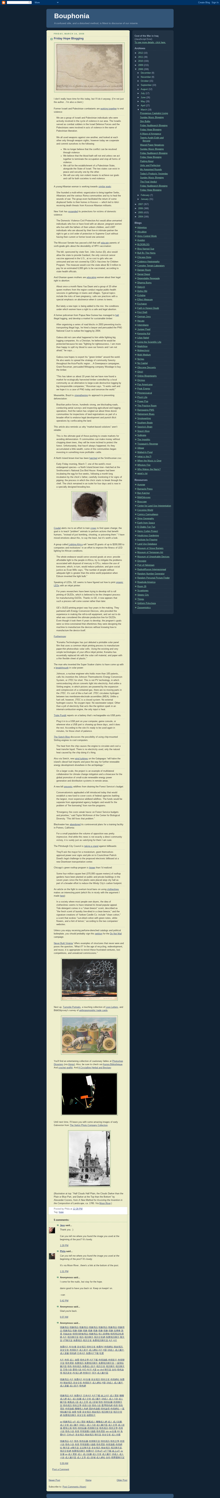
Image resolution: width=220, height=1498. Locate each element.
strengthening (81, 395)
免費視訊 (77, 1340)
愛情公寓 (67, 1428)
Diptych (141, 287)
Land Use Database (147, 544)
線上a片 (116, 1451)
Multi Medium (144, 355)
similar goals (104, 186)
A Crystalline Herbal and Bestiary (94, 1067)
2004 (141, 216)
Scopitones (142, 590)
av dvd (100, 1369)
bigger (92, 867)
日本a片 (71, 1435)
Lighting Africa (76, 544)
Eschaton (142, 304)
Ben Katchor (143, 493)
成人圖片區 (102, 1373)
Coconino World (145, 510)
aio (107, 1431)
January (145, 199)
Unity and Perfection (150, 165)
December (146, 73)
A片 (65, 1337)
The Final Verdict (148, 182)
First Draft (142, 312)
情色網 (73, 1353)
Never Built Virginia (63, 943)
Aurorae (141, 484)
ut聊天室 (74, 1448)
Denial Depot (143, 274)
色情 (66, 1360)
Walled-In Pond (144, 452)
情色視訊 (77, 1366)
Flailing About (146, 161)
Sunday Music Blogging (152, 117)
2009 (141, 65)
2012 (141, 53)
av (61, 1422)
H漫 (105, 1350)
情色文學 (84, 1360)
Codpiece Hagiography (148, 261)
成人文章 (83, 1402)
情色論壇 (105, 1409)
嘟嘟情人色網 (81, 1409)
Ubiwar (140, 448)
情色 (69, 1366)
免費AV (99, 1347)
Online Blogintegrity (147, 376)
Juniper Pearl (143, 329)
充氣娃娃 (67, 1334)
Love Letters (112, 1007)
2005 (141, 212)
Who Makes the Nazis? (149, 469)
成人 (72, 1360)
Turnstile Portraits (72, 1007)
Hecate (140, 321)
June (143, 97)
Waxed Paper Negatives (152, 145)
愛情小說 (77, 1369)
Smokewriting (144, 418)
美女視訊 (81, 1347)
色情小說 (86, 1405)
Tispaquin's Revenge (147, 444)
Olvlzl (140, 372)
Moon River (105, 1203)
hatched (93, 458)
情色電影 (69, 1363)
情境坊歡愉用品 (80, 1334)
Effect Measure (145, 299)
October (145, 81)
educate (105, 243)
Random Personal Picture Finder (153, 578)
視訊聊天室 (73, 1337)
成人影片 (83, 1350)
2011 (141, 57)
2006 (141, 208)
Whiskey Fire (143, 465)
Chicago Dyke (144, 257)
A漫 (94, 1369)
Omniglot (141, 561)
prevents (68, 786)
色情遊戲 (102, 1360)
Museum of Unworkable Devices (153, 557)
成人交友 (86, 1399)
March (144, 110)
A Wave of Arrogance (150, 134)
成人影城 (93, 1402)
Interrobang (142, 325)
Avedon (141, 240)
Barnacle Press (145, 489)
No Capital (142, 363)
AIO (84, 1369)
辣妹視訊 (118, 1347)
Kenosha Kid (143, 333)
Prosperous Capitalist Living (154, 113)
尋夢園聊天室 (117, 1457)
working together (108, 108)
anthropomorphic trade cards (93, 1010)
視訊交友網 (99, 1337)
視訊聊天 (88, 1337)
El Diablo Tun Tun (146, 527)
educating (91, 277)
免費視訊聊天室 (100, 1340)
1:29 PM (64, 1245)
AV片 (89, 1369)
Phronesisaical (144, 393)
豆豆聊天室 (85, 1448)
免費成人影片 (89, 1366)
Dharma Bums (144, 283)
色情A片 (87, 1373)
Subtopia (141, 435)
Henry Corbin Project (147, 531)
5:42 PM (64, 1301)
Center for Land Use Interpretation (154, 506)
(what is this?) (144, 456)
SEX (94, 1373)
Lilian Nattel (143, 338)
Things (140, 599)
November (146, 77)
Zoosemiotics (144, 607)
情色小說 (96, 1405)
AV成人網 (77, 1373)
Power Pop (142, 401)
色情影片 (74, 1350)
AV (118, 1431)
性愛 (101, 1353)
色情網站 (108, 1347)
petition (98, 934)
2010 (141, 61)
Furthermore (60, 636)
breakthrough (62, 668)
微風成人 (90, 1422)
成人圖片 (119, 1350)
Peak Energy (143, 388)
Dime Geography (145, 518)
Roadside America (146, 582)
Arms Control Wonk (147, 236)
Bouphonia (71, 16)
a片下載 (107, 1451)
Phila (62, 1251)
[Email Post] (83, 1209)
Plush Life (142, 397)
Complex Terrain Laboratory (151, 266)
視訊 (81, 1337)
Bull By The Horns (146, 253)
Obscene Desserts (146, 367)
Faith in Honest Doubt (148, 308)
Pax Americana (144, 384)
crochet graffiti (65, 1067)
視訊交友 (87, 1340)
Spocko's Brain (144, 427)
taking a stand (91, 846)
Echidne (141, 295)
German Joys (144, 316)
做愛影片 (91, 1415)
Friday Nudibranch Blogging (153, 125)
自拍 (114, 1369)
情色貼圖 (108, 1402)
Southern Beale (145, 423)
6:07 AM (64, 1317)
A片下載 (94, 1360)
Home (88, 1480)
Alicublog (141, 232)
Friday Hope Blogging (69, 38)
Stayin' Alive (143, 431)
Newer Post (54, 1480)
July (143, 93)
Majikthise (142, 346)
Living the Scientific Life (149, 342)
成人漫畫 (64, 1353)
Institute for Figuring (147, 539)
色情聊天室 (92, 1428)
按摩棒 (117, 1330)
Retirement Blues (146, 414)
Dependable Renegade (148, 278)
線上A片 (105, 1395)
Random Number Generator (150, 574)
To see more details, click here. (150, 42)
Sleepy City (143, 595)
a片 (74, 1422)
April (143, 105)
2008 (141, 69)
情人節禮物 (104, 1334)
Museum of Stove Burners (150, 548)
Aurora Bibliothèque (112, 1064)
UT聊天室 (68, 1340)
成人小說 (113, 1399)
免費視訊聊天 (112, 1337)
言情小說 (67, 1369)
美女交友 (64, 1350)
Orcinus (141, 380)
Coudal (57, 528)
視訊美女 (67, 1373)
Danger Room (144, 270)
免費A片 (64, 1347)
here (62, 896)
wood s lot (142, 473)
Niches (140, 359)
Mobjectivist (143, 350)
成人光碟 (116, 1435)
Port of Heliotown (145, 565)
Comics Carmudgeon (147, 514)
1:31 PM (64, 1271)
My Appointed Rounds (151, 169)
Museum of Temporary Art (150, 552)
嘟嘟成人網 (101, 1422)
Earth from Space (146, 523)
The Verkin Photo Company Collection (89, 1125)
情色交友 (91, 1347)
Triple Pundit (60, 715)
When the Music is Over (149, 461)
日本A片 (81, 1353)
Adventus (142, 227)
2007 (141, 204)
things (71, 1064)
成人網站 (93, 1350)
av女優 (112, 1431)
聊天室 (107, 1369)
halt (117, 315)
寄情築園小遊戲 (88, 1431)
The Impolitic (143, 439)
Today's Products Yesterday (154, 174)
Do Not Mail (116, 934)
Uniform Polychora (146, 603)
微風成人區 (73, 1402)
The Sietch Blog (62, 737)
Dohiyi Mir (142, 291)
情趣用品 (64, 1327)
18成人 (110, 1350)
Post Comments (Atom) (74, 1487)
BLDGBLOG (143, 244)
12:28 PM (77, 1209)
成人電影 (114, 1395)
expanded (73, 211)
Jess (62, 1225)
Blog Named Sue (145, 249)
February (145, 195)
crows (93, 528)
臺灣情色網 (107, 1405)
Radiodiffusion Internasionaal (151, 569)
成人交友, (65, 1425)
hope (61, 1212)
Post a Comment (60, 1469)
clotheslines (113, 889)
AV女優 (72, 1347)
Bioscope (142, 501)
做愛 (77, 1360)
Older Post (122, 1480)
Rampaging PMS (145, 410)
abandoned (75, 824)
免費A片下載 (92, 1353)
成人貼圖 (77, 1399)
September (146, 85)
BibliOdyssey (144, 497)
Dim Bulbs (145, 121)
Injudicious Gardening (148, 535)
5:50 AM (64, 1463)
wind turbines (81, 758)
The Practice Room (147, 406)
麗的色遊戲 (94, 1409)
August (144, 89)
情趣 (75, 1330)
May (143, 101)
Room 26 (141, 586)
